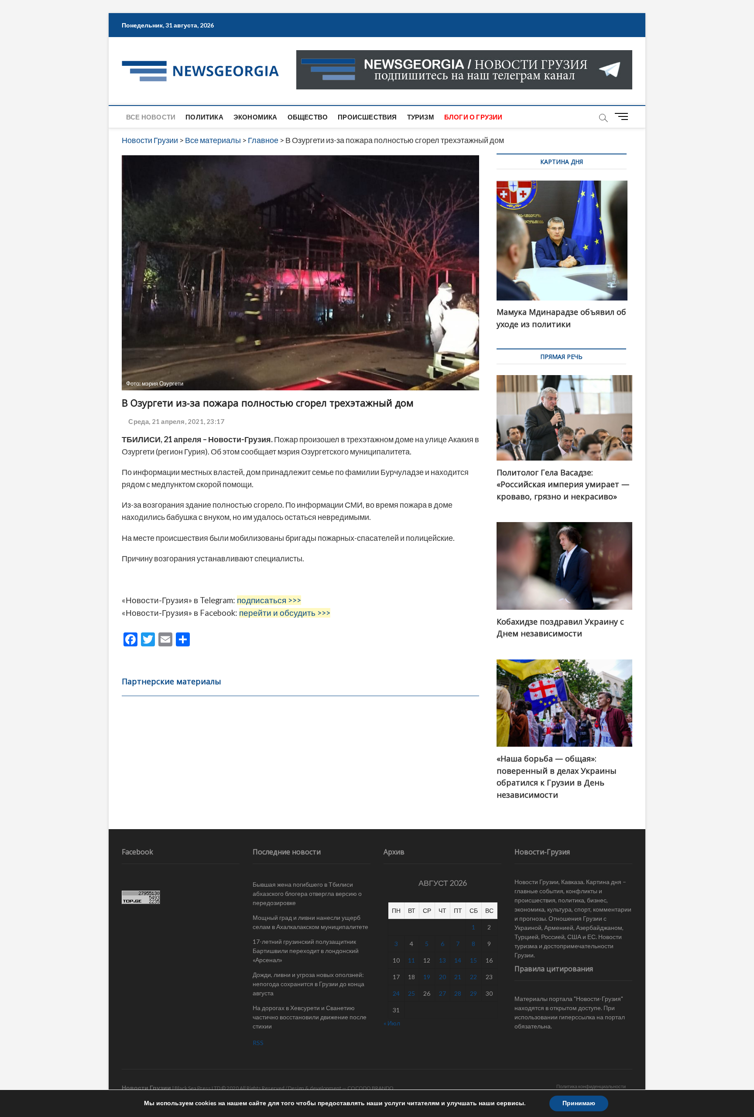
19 (426, 976)
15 (473, 960)
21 (457, 976)
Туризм (420, 117)
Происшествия (367, 117)
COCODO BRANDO (370, 1088)
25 (411, 993)
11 (411, 960)
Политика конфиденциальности (591, 1086)
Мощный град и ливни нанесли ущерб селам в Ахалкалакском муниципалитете (310, 922)
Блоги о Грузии (473, 117)
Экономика (255, 117)
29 (473, 993)
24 (396, 993)
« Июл (392, 1023)
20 (442, 976)
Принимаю (578, 1103)
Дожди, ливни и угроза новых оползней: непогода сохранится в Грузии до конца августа (308, 984)
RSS (258, 1042)
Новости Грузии (146, 1087)
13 (442, 960)
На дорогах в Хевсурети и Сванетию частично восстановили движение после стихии (310, 1017)
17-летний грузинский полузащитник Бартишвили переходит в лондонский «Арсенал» (306, 950)
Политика (204, 117)
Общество (308, 117)
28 (457, 993)
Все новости (150, 117)
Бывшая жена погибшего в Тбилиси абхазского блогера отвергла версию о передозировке (307, 893)
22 (473, 976)
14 (457, 960)
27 (442, 993)
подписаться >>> (269, 600)
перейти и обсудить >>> (284, 613)
